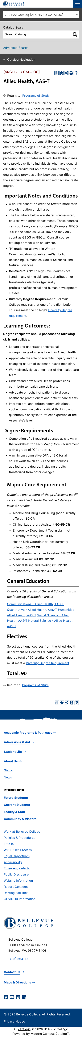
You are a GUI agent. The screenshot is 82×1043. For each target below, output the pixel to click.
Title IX (9, 844)
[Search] (75, 34)
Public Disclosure (16, 874)
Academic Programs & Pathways (28, 732)
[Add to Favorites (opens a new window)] (61, 73)
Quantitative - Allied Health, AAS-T (32, 610)
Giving (8, 770)
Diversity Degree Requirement (47, 663)
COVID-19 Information (19, 899)
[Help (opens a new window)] (76, 73)
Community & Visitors (20, 819)
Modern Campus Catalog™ (50, 1034)
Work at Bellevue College (22, 831)
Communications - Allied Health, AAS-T (35, 604)
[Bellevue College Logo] (12, 3)
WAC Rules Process (18, 850)
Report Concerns (16, 887)
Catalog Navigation (21, 59)
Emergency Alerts (17, 868)
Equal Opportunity (17, 856)
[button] (77, 4)
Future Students (16, 798)
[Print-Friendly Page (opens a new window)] (71, 73)
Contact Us (12, 972)
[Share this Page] (66, 73)
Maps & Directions (17, 982)
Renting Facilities (16, 893)
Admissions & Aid (17, 742)
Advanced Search (15, 48)
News (8, 777)
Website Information (18, 880)
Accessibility (13, 862)
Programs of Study (36, 95)
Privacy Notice (14, 1021)
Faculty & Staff (14, 812)
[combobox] (41, 14)
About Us (11, 761)
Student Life (13, 752)
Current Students (17, 805)
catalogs (24, 1029)
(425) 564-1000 (19, 959)
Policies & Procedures (19, 838)
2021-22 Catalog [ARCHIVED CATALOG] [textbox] (34, 15)
